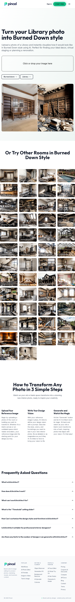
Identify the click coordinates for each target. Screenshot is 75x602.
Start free (59, 4)
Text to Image (25, 578)
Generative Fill (38, 571)
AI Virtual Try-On (52, 572)
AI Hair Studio (52, 576)
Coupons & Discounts (64, 570)
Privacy (63, 589)
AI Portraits (24, 572)
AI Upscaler (38, 579)
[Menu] (69, 4)
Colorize (37, 582)
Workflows (24, 567)
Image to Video (26, 575)
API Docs (64, 577)
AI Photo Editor (25, 569)
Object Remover (39, 568)
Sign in (49, 4)
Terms (63, 586)
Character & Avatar (51, 580)
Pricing (63, 567)
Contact (63, 583)
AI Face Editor (52, 568)
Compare (64, 575)
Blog (62, 580)
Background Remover (38, 575)
